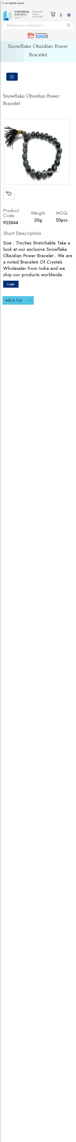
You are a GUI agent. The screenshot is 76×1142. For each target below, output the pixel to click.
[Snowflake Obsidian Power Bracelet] (36, 151)
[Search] (68, 25)
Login (11, 284)
